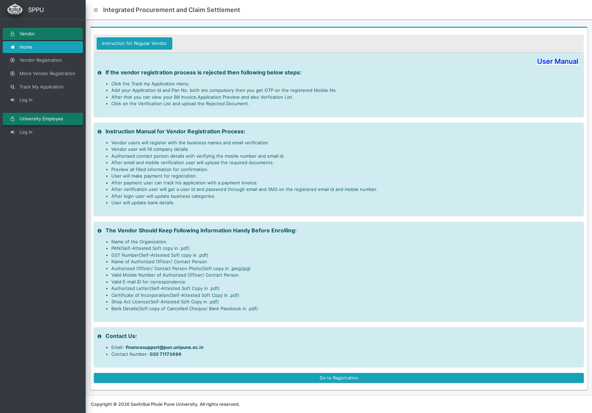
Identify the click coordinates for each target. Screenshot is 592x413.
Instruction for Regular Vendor (134, 43)
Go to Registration (339, 377)
